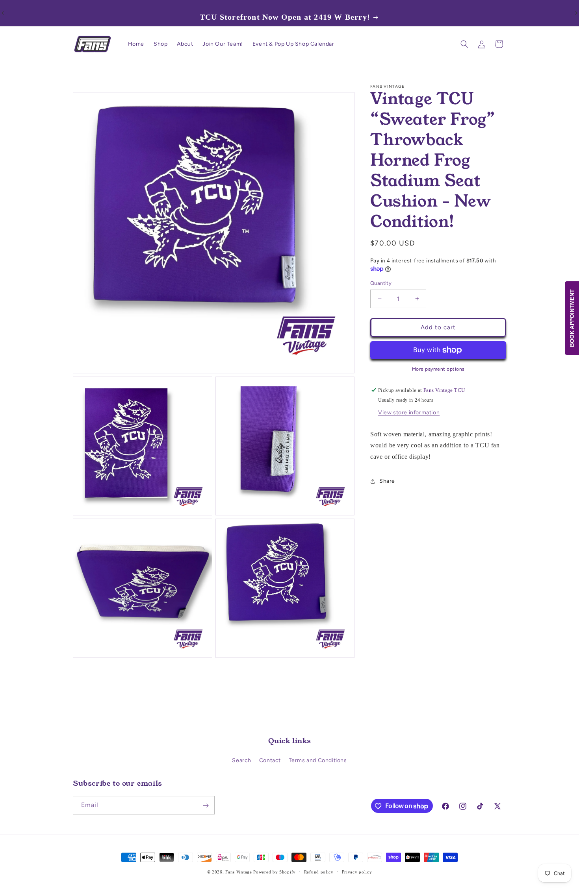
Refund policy (319, 871)
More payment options (438, 369)
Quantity (381, 283)
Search (241, 760)
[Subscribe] (205, 805)
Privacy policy (357, 871)
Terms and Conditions (318, 760)
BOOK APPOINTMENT (572, 318)
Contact (270, 760)
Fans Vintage (238, 872)
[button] (464, 44)
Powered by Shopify (274, 872)
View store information (409, 412)
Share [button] (387, 481)
